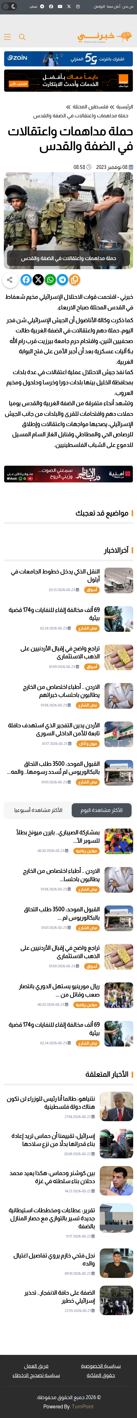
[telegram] (62, 279)
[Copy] (74, 279)
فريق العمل (36, 1366)
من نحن (127, 6)
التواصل (99, 6)
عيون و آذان (88, 743)
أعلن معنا (113, 6)
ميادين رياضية (86, 851)
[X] (38, 279)
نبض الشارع (87, 628)
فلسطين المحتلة (90, 106)
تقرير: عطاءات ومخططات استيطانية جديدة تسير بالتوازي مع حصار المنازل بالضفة (52, 1218)
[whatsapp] (50, 279)
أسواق (92, 590)
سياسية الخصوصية (101, 1366)
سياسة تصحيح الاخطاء (36, 1375)
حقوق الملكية (101, 1375)
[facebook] (26, 279)
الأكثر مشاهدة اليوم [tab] (102, 810)
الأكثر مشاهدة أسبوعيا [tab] (38, 810)
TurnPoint (83, 1406)
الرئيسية (124, 106)
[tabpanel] (68, 938)
